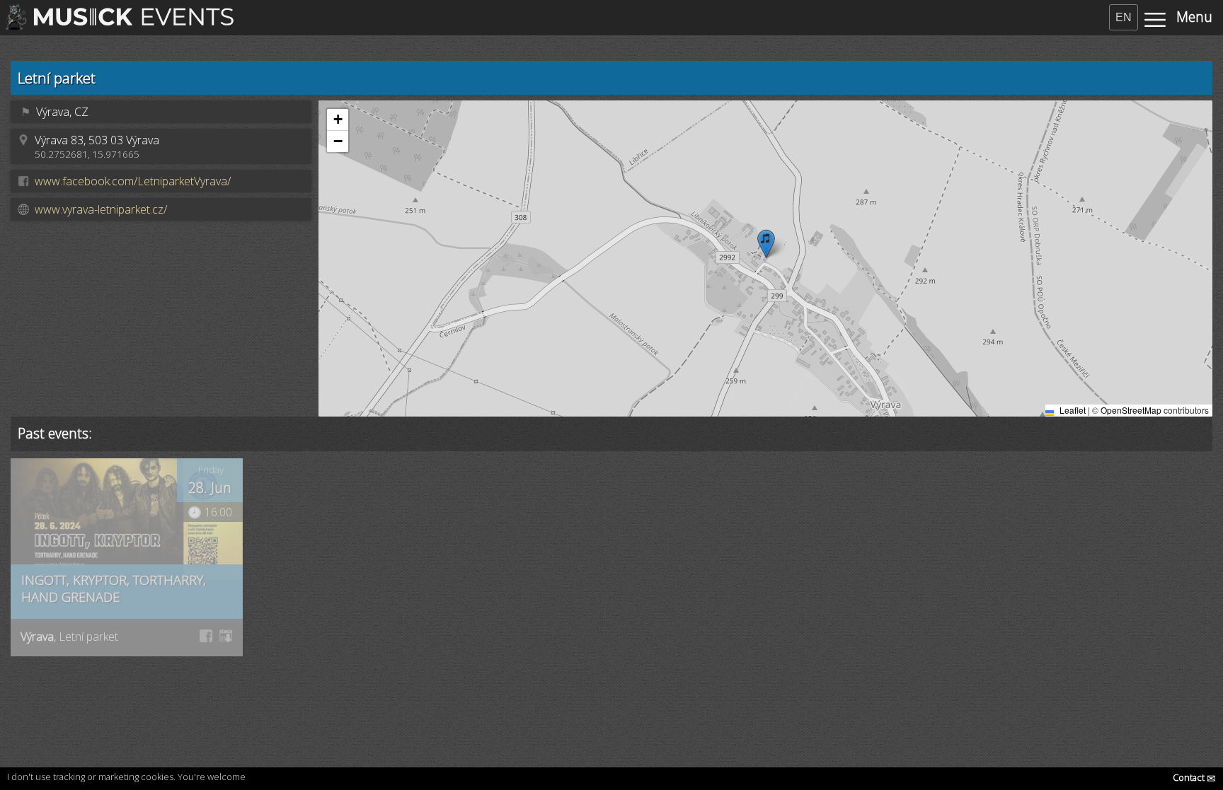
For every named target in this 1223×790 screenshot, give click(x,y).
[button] (766, 243)
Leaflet (1071, 410)
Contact (1194, 777)
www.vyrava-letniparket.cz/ (101, 209)
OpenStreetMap (1131, 410)
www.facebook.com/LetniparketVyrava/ (133, 181)
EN (1123, 17)
